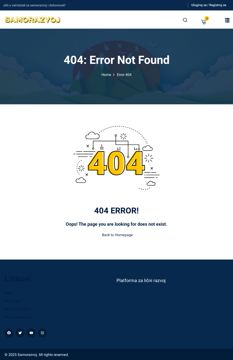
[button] (227, 20)
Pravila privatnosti (18, 317)
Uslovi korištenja (17, 309)
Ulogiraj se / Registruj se (208, 5)
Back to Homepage (117, 235)
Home (106, 75)
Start (8, 292)
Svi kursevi (13, 301)
